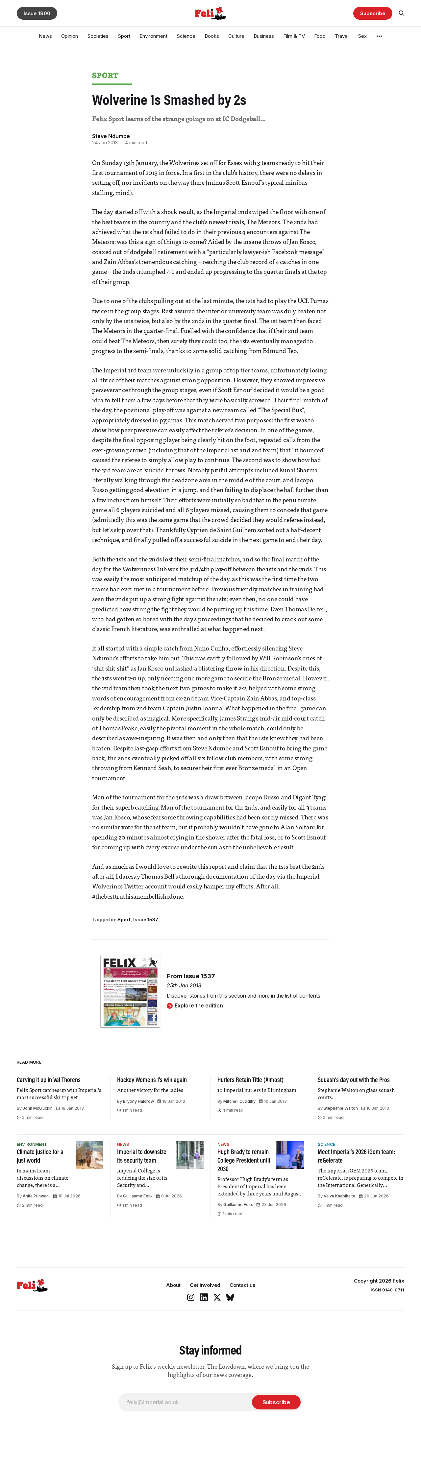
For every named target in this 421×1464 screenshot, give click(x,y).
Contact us (242, 1285)
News (45, 36)
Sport (124, 36)
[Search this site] (401, 13)
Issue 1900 (37, 13)
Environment (153, 36)
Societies (98, 36)
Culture (236, 36)
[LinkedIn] (204, 1297)
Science (186, 36)
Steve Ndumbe (111, 136)
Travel (342, 36)
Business (264, 36)
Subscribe (372, 13)
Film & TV (294, 36)
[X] (217, 1297)
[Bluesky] (230, 1297)
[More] (379, 36)
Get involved (205, 1285)
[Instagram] (191, 1297)
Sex (362, 36)
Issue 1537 (145, 919)
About (173, 1285)
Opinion (69, 36)
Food (320, 36)
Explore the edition (199, 1005)
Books (212, 36)
